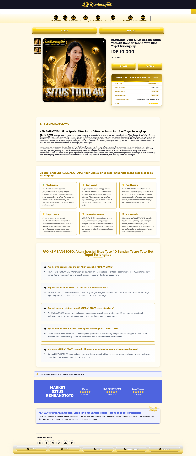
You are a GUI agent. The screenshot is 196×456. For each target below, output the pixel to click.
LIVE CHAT (166, 448)
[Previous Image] (44, 70)
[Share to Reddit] (65, 443)
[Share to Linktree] (52, 443)
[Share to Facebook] (46, 443)
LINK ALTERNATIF (133, 449)
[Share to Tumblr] (72, 443)
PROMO (33, 449)
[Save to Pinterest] (59, 443)
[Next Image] (104, 70)
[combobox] (95, 11)
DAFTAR (131, 31)
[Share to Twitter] (40, 443)
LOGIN (64, 31)
